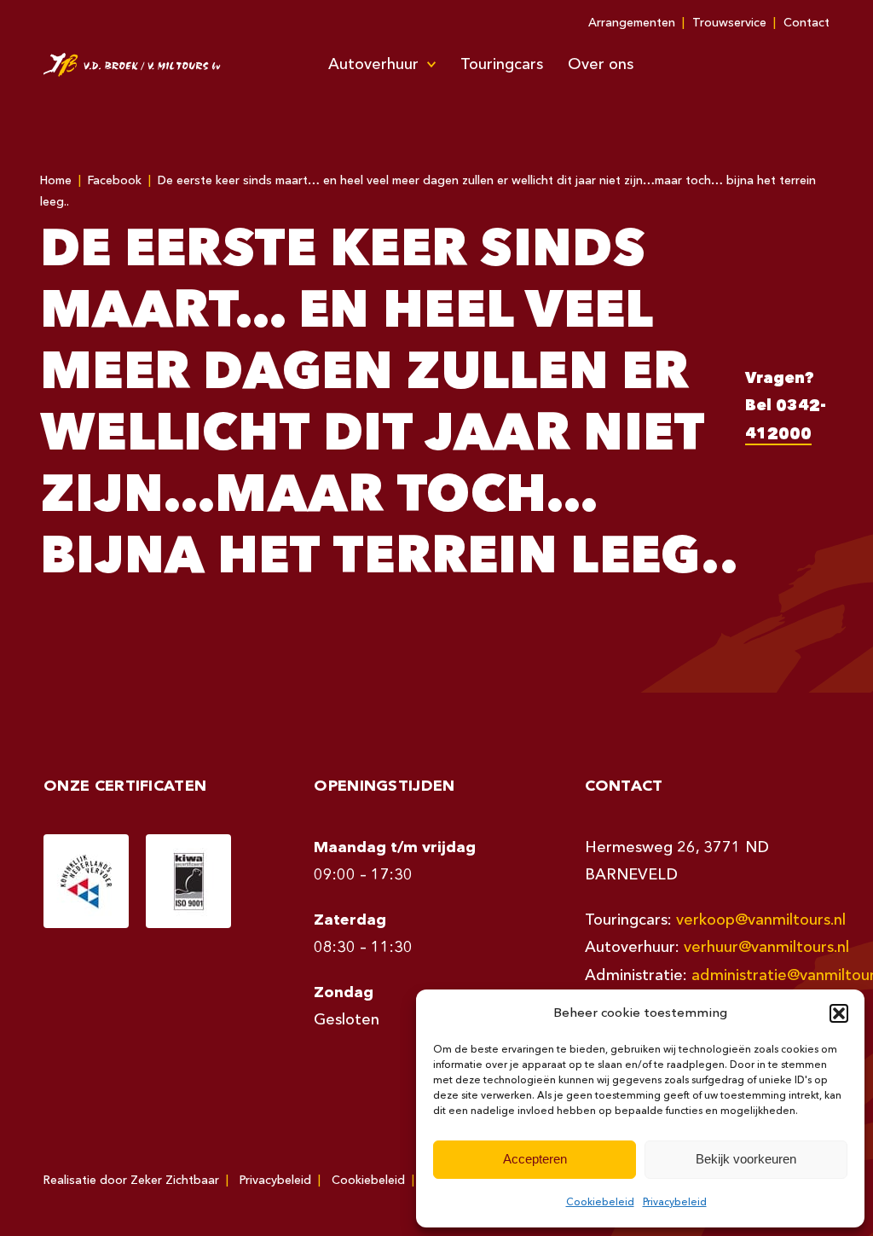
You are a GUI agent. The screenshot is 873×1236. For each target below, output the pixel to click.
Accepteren (535, 1159)
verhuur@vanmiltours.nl (766, 947)
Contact (806, 23)
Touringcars (501, 65)
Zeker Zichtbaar (174, 1181)
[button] (838, 1013)
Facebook (115, 181)
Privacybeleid (675, 1203)
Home (56, 181)
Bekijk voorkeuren (746, 1159)
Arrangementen (631, 23)
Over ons (600, 65)
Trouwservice (729, 23)
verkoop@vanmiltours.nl (761, 920)
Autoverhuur (373, 65)
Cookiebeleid (600, 1203)
